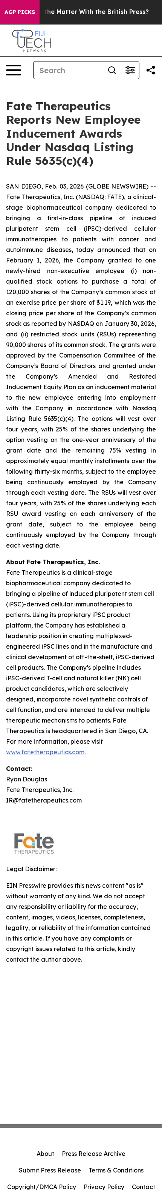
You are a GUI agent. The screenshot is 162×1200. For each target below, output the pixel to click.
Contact (143, 1187)
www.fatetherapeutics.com (45, 752)
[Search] (112, 70)
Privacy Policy (104, 1187)
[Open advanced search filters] (130, 70)
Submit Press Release (50, 1170)
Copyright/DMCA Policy (41, 1187)
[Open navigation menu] (13, 70)
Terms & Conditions (116, 1170)
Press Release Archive (93, 1153)
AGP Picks (20, 12)
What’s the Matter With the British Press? (85, 11)
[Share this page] (150, 70)
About (45, 1153)
